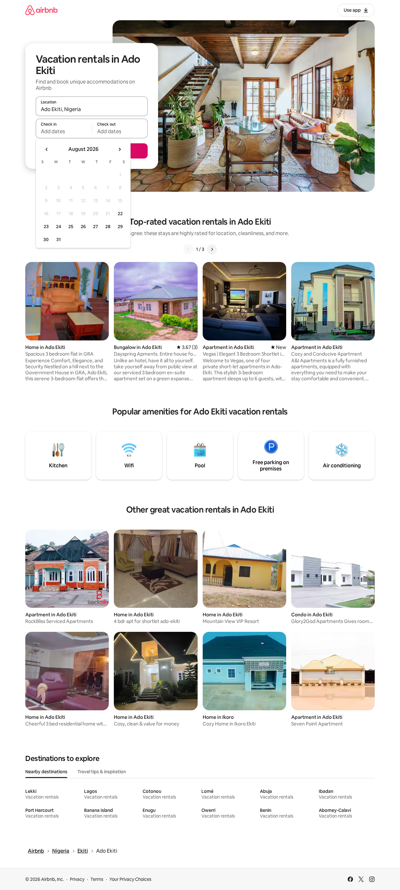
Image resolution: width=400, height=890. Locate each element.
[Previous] (188, 249)
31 (58, 239)
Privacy (77, 879)
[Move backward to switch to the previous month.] (47, 149)
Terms (96, 879)
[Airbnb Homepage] (41, 10)
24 (58, 226)
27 (95, 226)
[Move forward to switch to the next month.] (119, 149)
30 (46, 239)
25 (70, 226)
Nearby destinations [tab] (46, 772)
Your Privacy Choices (130, 879)
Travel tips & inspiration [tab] (101, 772)
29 (120, 226)
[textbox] (64, 131)
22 (120, 213)
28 (107, 226)
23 (46, 226)
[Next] (212, 249)
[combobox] (92, 109)
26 (83, 226)
